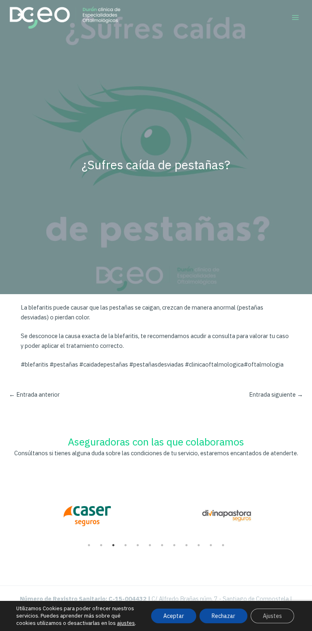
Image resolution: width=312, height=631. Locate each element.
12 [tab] (223, 545)
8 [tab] (174, 545)
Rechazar (223, 616)
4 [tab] (125, 545)
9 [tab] (186, 545)
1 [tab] (89, 545)
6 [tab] (150, 545)
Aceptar (173, 616)
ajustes (126, 623)
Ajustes (272, 616)
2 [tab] (101, 545)
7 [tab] (162, 545)
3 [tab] (113, 545)
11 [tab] (211, 545)
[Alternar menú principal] (295, 17)
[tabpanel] (87, 511)
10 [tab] (199, 545)
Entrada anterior (34, 394)
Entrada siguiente (276, 394)
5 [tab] (138, 545)
